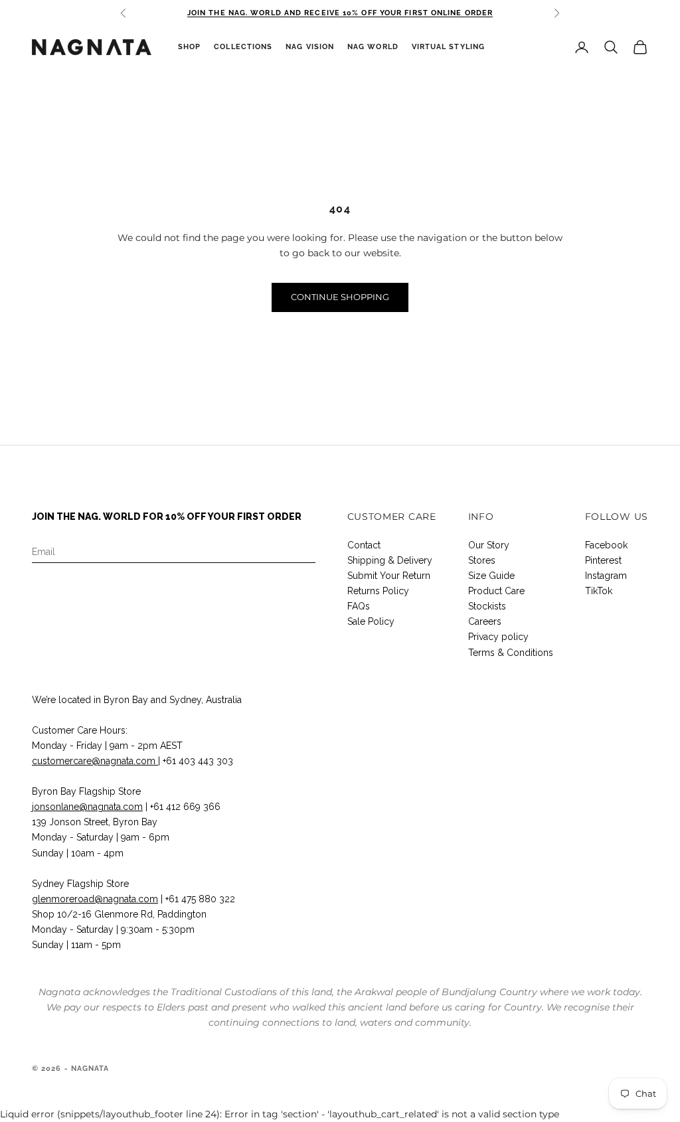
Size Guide (491, 575)
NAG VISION (310, 46)
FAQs (358, 606)
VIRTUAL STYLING (448, 46)
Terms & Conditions (510, 652)
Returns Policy (378, 591)
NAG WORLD (372, 46)
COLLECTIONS (243, 46)
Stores (481, 560)
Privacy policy (498, 636)
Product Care (496, 591)
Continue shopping (340, 296)
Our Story (488, 545)
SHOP (189, 46)
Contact (364, 545)
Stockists (487, 606)
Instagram (606, 575)
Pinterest (603, 560)
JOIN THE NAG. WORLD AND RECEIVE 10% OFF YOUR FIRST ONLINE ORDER (340, 13)
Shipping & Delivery (389, 560)
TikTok (598, 591)
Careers (484, 621)
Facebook (606, 545)
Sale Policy (370, 621)
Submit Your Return (388, 575)
